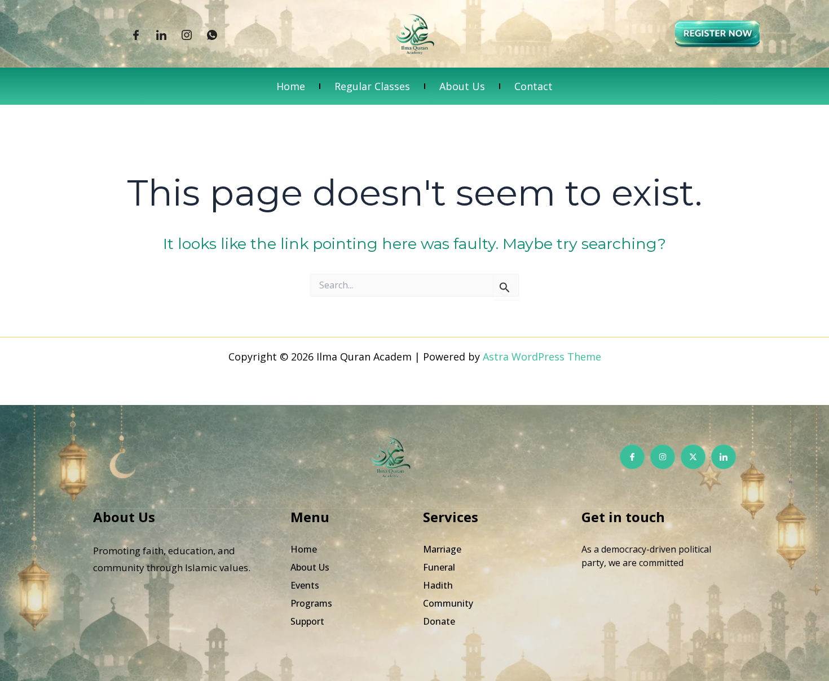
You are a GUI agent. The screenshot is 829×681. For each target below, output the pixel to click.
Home (290, 86)
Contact (533, 86)
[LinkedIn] (161, 34)
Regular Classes (372, 86)
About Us (462, 86)
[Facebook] (135, 34)
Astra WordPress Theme (542, 356)
